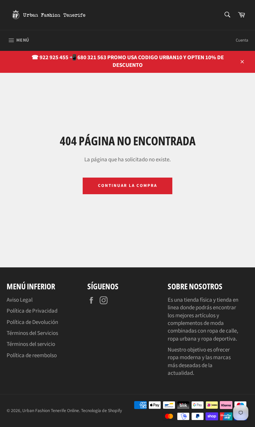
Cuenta (242, 40)
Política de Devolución (32, 322)
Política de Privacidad (32, 311)
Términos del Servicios (32, 333)
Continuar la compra (127, 186)
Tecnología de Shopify (101, 410)
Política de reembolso (32, 355)
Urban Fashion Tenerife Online (50, 410)
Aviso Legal (20, 300)
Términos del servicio (31, 344)
